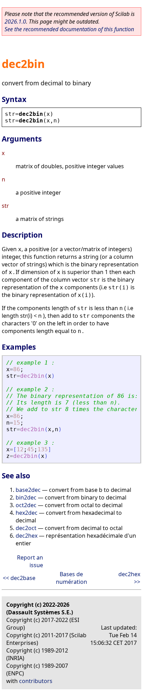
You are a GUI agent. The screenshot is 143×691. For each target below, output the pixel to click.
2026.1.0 (15, 21)
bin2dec (26, 497)
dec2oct (26, 528)
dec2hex (26, 535)
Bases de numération (71, 578)
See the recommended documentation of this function (69, 29)
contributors (35, 681)
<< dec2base (19, 578)
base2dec (28, 490)
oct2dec (26, 505)
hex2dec (26, 513)
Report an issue (30, 561)
